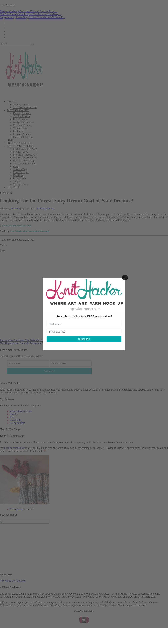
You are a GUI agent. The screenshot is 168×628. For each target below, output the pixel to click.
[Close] (125, 277)
